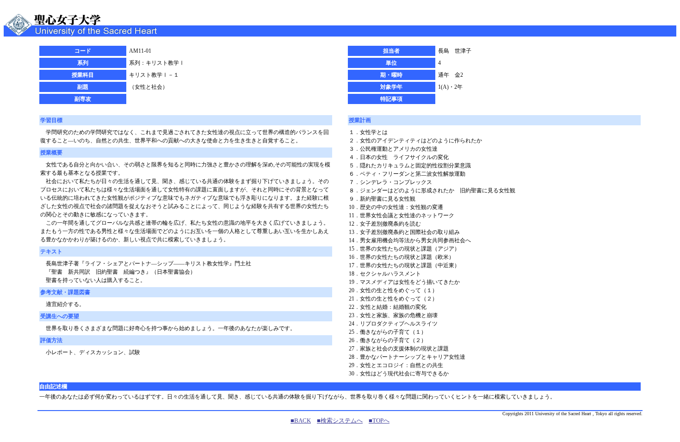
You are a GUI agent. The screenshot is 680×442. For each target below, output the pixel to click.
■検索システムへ (340, 420)
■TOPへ (379, 420)
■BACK (301, 420)
